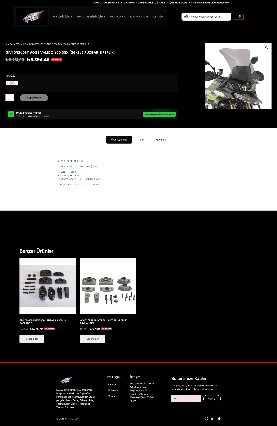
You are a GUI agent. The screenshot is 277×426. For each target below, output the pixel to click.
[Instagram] (206, 418)
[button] (266, 47)
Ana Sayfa (10, 44)
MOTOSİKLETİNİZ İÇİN (91, 16)
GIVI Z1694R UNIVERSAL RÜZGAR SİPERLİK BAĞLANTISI (103, 322)
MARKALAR (117, 16)
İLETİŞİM (158, 16)
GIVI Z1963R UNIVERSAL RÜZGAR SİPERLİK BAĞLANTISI (42, 322)
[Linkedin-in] (212, 418)
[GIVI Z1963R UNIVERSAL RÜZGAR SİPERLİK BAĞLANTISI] (47, 286)
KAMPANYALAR (139, 16)
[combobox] (206, 17)
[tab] (119, 140)
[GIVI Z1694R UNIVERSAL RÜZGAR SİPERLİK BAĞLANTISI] (108, 286)
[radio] (12, 83)
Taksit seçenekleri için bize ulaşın (159, 114)
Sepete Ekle (34, 97)
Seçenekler (32, 338)
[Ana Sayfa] (32, 16)
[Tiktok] (219, 418)
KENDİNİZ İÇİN (62, 16)
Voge (20, 44)
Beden (10, 76)
